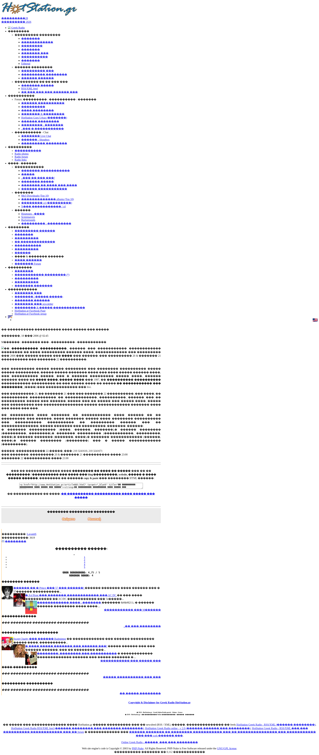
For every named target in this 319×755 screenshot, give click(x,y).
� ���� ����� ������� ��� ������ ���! (66, 646)
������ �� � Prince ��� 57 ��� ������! (49, 588)
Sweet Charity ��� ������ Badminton (39, 638)
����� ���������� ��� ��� (132, 677)
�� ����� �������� (140, 693)
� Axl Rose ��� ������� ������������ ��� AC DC (71, 595)
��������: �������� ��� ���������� (77, 653)
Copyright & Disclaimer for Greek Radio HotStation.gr (159, 702)
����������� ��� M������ (132, 609)
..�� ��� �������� (142, 626)
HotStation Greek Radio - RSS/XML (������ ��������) (276, 724)
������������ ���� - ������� (69, 602)
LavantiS (31, 534)
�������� (15, 541)
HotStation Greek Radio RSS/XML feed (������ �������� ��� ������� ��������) (77, 728)
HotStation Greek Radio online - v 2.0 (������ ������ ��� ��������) (198, 728)
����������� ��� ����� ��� (130, 660)
